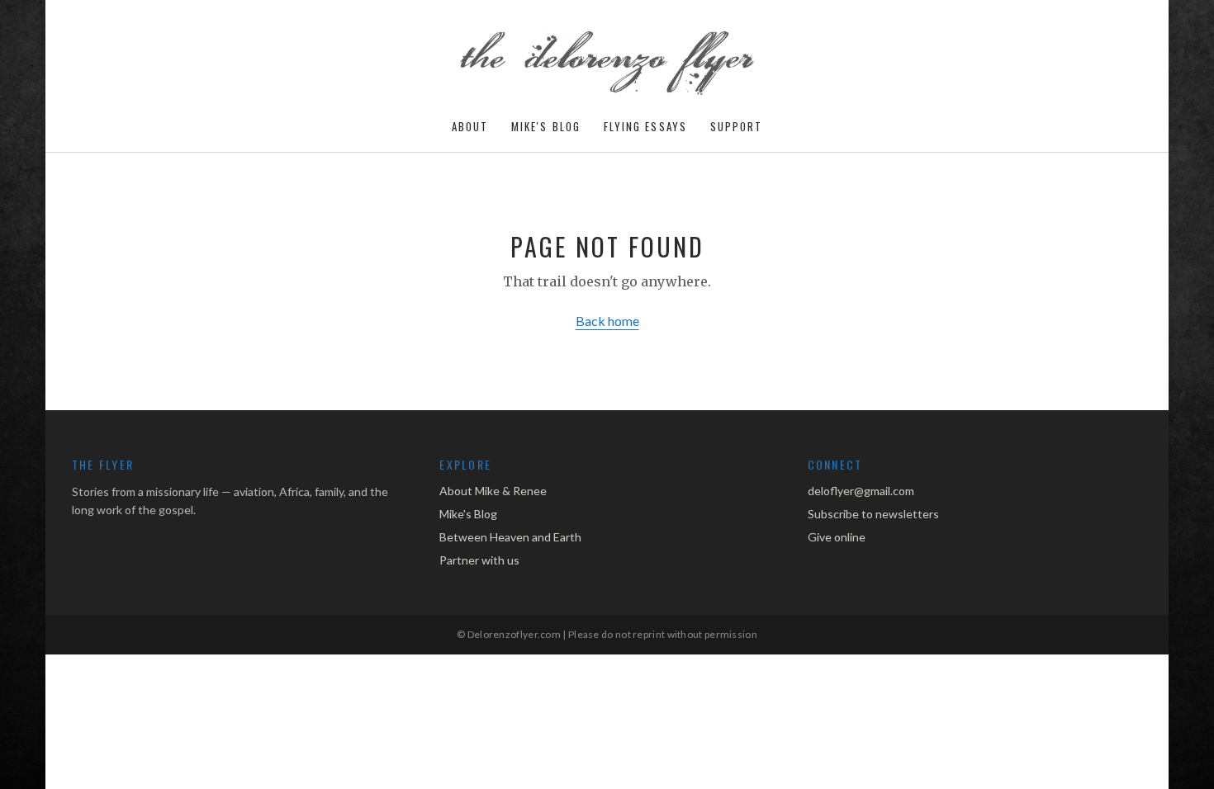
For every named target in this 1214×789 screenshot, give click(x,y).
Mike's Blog (546, 127)
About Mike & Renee (493, 491)
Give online (836, 537)
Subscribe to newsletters (873, 514)
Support (736, 127)
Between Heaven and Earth (510, 537)
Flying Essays (645, 127)
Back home (607, 320)
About (470, 127)
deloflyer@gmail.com (861, 491)
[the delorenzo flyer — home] (607, 64)
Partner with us (479, 560)
